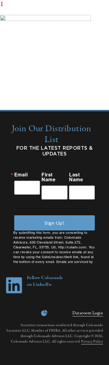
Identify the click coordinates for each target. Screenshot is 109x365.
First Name (48, 177)
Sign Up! (54, 223)
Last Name (76, 177)
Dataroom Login (87, 313)
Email (21, 174)
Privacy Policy (92, 341)
